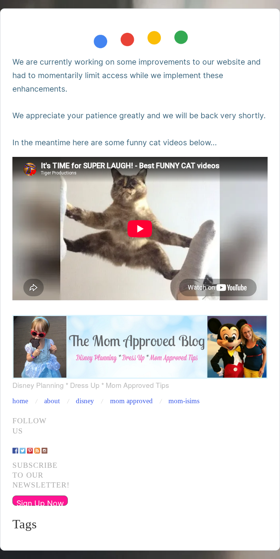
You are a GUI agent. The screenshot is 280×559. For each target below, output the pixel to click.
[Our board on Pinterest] (30, 447)
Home (20, 401)
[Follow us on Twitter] (23, 447)
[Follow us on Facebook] (15, 447)
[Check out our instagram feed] (44, 447)
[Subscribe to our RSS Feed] (37, 447)
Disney (85, 401)
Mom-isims (183, 401)
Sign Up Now (40, 502)
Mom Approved (131, 401)
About (52, 401)
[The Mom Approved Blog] (140, 344)
